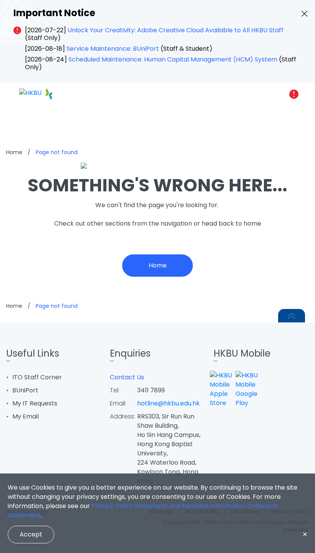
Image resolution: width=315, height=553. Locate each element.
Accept (31, 534)
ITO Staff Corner (37, 377)
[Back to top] (291, 315)
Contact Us (127, 377)
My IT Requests (34, 403)
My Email (25, 416)
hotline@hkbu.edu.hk (168, 403)
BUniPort (25, 390)
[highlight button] (293, 94)
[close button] (304, 14)
